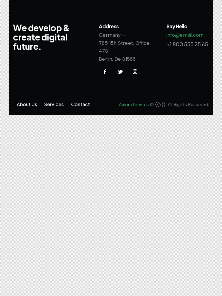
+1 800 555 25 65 (187, 44)
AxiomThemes (134, 104)
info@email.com (185, 35)
